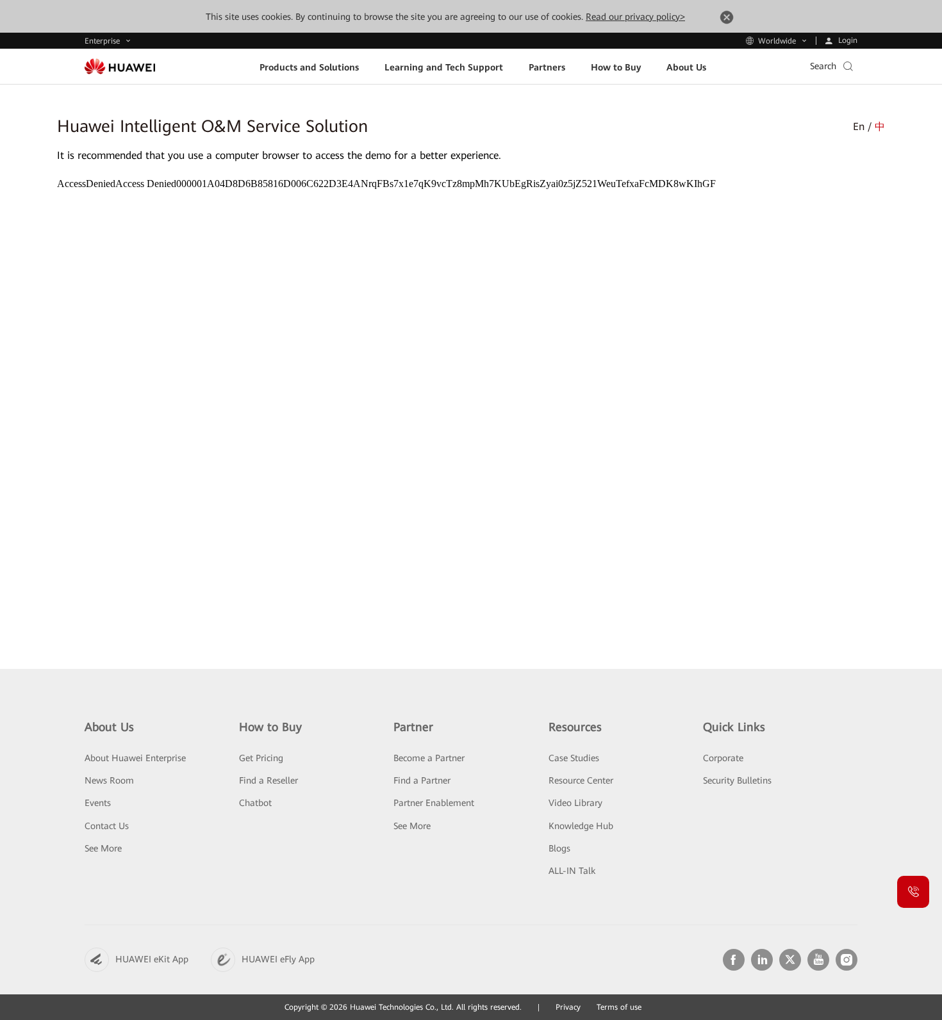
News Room (109, 780)
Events (98, 803)
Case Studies (574, 758)
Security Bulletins (737, 780)
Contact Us (107, 826)
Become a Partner (429, 758)
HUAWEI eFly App (278, 959)
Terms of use (619, 1007)
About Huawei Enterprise (135, 758)
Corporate (723, 758)
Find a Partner (421, 780)
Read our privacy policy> (635, 17)
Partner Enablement (433, 803)
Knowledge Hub (581, 826)
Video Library (575, 803)
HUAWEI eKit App (151, 959)
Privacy (568, 1007)
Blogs (559, 848)
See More (103, 848)
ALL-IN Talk (572, 871)
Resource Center (581, 780)
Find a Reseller (268, 780)
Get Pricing (261, 758)
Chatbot (255, 803)
